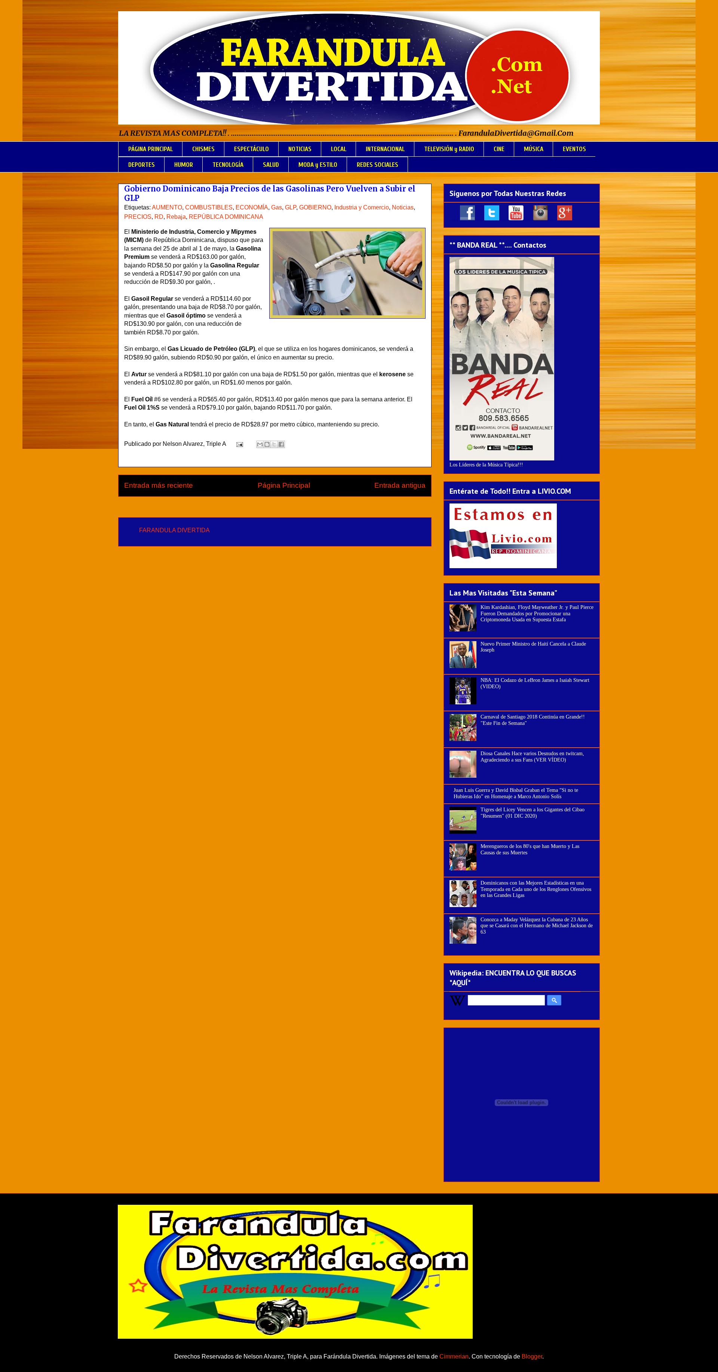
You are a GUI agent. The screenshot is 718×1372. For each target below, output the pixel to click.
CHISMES (203, 149)
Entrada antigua (400, 485)
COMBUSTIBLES (209, 207)
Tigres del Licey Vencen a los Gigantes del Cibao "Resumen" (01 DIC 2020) (532, 813)
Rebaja (176, 217)
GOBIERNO (315, 207)
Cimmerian (454, 1356)
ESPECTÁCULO (251, 149)
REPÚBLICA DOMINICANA (226, 217)
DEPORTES (141, 164)
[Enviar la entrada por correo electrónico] (239, 444)
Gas (276, 207)
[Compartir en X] (274, 444)
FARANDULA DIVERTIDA (174, 530)
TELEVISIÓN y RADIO (449, 149)
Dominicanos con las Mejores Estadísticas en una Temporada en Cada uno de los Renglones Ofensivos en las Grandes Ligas (536, 889)
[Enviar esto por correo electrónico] (260, 444)
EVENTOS (574, 149)
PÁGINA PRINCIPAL (150, 149)
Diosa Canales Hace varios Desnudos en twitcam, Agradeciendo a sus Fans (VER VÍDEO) (532, 757)
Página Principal (284, 485)
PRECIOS (137, 217)
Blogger (532, 1356)
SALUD (271, 164)
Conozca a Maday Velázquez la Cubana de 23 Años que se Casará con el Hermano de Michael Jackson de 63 (537, 926)
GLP (290, 207)
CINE (499, 149)
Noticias (403, 207)
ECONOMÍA (252, 207)
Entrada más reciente (158, 485)
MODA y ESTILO (317, 164)
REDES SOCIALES (377, 164)
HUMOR (183, 164)
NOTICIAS (300, 149)
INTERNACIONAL (385, 149)
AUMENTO (167, 207)
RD (158, 217)
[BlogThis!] (267, 444)
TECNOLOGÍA (227, 164)
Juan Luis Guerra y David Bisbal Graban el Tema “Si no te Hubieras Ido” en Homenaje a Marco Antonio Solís (516, 793)
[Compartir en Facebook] (281, 444)
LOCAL (338, 149)
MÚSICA (533, 149)
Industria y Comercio (361, 207)
